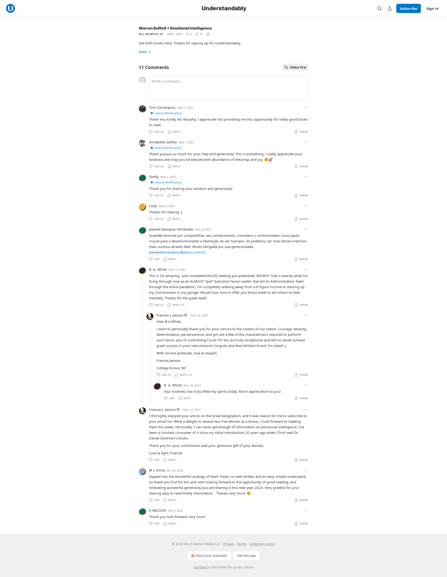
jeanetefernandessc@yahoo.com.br (177, 252)
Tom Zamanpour (162, 107)
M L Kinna (157, 470)
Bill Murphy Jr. (151, 34)
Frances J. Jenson (169, 315)
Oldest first (298, 67)
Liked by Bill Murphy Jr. (168, 113)
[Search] (379, 8)
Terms (242, 544)
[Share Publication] (389, 8)
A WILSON (157, 510)
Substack (200, 567)
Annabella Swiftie (163, 142)
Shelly (154, 176)
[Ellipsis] (306, 107)
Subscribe (408, 8)
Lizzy (153, 205)
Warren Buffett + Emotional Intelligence (175, 28)
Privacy (228, 544)
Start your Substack (211, 555)
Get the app (246, 555)
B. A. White (158, 269)
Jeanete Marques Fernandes (171, 229)
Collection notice (262, 544)
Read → (145, 51)
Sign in (433, 8)
